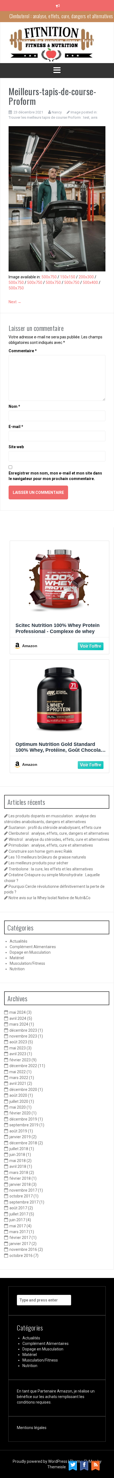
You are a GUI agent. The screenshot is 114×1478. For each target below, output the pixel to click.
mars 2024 (18, 1024)
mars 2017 (18, 1232)
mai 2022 (17, 1072)
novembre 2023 (23, 1036)
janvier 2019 (20, 1137)
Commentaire (23, 351)
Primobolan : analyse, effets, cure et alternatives (51, 845)
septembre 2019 (23, 1125)
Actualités (18, 941)
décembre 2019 (23, 1119)
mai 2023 (17, 1048)
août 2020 (18, 1095)
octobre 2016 (21, 1255)
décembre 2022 (23, 1066)
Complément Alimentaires (33, 947)
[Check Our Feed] (95, 1465)
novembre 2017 (23, 1190)
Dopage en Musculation (30, 952)
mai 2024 (17, 1012)
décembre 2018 (23, 1143)
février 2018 (20, 1178)
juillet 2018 (18, 1149)
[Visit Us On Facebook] (84, 1465)
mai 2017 (17, 1226)
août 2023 (18, 1042)
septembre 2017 (23, 1202)
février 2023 (20, 1060)
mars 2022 (18, 1077)
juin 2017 (17, 1220)
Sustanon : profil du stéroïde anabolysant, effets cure (55, 827)
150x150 (67, 277)
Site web (16, 447)
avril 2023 (17, 1054)
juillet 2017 (18, 1214)
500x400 (90, 282)
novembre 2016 (23, 1249)
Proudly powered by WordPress (40, 1461)
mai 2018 (17, 1160)
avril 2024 (17, 1018)
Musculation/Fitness (27, 963)
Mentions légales (31, 1427)
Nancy (57, 112)
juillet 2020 (18, 1101)
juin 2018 (17, 1154)
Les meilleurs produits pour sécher (38, 863)
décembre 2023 (23, 1030)
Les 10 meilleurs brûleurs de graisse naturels (47, 857)
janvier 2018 (20, 1184)
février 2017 (20, 1237)
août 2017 (18, 1208)
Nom (14, 406)
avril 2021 (17, 1083)
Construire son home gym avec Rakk (40, 851)
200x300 (86, 277)
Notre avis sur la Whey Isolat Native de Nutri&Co (49, 898)
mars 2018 (18, 1172)
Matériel (17, 958)
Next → (15, 302)
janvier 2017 (20, 1243)
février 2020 (20, 1113)
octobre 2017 (21, 1196)
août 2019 (18, 1131)
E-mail (16, 426)
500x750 (49, 277)
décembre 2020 (23, 1089)
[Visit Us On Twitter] (72, 1465)
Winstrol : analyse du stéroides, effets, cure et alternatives (61, 16)
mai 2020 (17, 1107)
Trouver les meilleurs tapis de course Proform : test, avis (53, 117)
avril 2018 (17, 1166)
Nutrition (17, 969)
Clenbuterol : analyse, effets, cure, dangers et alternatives (59, 833)
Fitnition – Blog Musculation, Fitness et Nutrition (57, 40)
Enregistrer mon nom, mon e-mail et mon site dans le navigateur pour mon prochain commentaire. (55, 476)
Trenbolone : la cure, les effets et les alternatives (51, 869)
